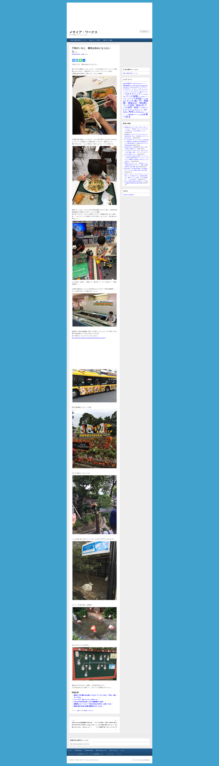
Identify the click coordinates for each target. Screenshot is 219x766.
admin (82, 54)
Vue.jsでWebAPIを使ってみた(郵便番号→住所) (88, 702)
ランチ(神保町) (136, 98)
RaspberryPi (144, 86)
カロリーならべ (114, 750)
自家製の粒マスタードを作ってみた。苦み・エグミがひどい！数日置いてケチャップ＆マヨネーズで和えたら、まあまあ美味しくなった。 (136, 128)
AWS (129, 83)
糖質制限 (130, 114)
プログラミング (133, 93)
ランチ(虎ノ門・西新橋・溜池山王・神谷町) (135, 101)
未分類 (138, 112)
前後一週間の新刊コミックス (78, 40)
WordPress (126, 88)
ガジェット (129, 90)
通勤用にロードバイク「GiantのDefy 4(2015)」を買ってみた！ (93, 704)
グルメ (136, 90)
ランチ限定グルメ (143, 107)
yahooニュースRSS (94, 40)
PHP (134, 86)
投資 (124, 112)
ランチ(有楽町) (142, 96)
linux (131, 86)
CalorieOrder (78, 750)
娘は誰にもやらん (139, 110)
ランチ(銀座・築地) (135, 106)
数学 (127, 112)
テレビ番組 (139, 92)
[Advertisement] (109, 14)
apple (125, 83)
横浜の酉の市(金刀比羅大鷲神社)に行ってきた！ (89, 706)
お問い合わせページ (101, 750)
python (138, 86)
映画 (135, 112)
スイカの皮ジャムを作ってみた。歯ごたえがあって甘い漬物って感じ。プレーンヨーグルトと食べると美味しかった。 (136, 152)
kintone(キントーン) (141, 83)
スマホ (134, 92)
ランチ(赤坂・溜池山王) (133, 105)
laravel (126, 85)
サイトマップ (110, 754)
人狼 (133, 110)
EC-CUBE (133, 83)
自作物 (140, 114)
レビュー (127, 109)
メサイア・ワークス (83, 32)
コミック (129, 92)
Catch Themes (146, 760)
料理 (131, 111)
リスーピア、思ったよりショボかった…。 (87, 699)
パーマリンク (90, 710)
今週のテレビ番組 (107, 40)
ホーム (70, 750)
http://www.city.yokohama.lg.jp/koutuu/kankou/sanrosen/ (89, 338)
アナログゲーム (135, 87)
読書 (143, 114)
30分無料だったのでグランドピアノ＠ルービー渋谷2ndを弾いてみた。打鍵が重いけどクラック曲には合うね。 (136, 136)
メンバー (119, 754)
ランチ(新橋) (132, 96)
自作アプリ (136, 114)
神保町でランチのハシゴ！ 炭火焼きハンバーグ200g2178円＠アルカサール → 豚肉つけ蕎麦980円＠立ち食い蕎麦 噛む (136, 164)
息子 (79, 710)
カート (123, 750)
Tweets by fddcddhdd (128, 194)
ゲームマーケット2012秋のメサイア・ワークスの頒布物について (85, 754)
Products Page (89, 750)
